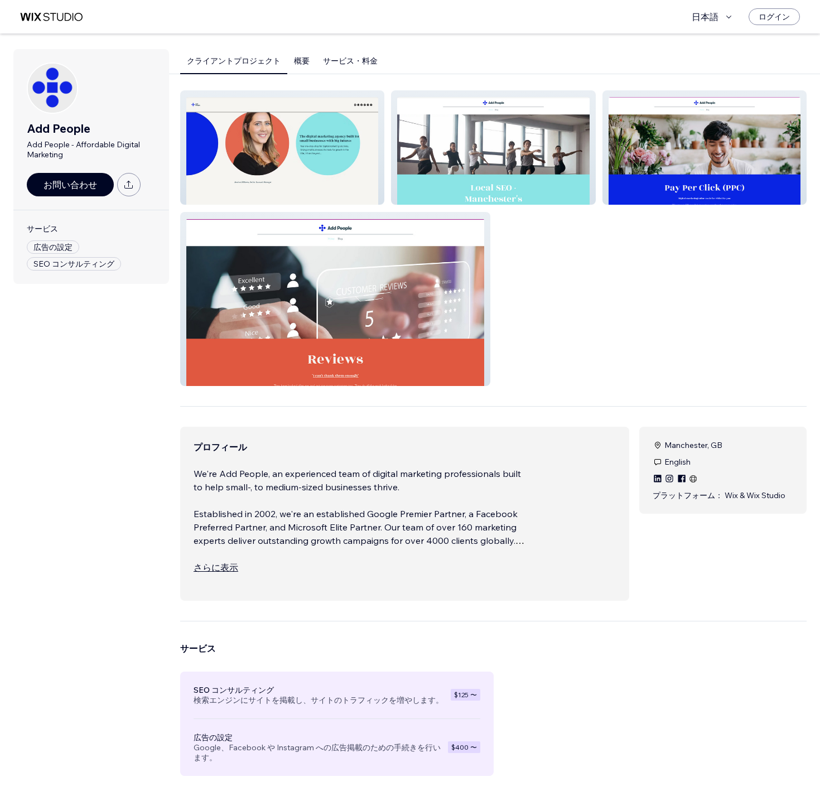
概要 (302, 61)
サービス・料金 (350, 61)
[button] (282, 147)
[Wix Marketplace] (51, 17)
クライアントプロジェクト (234, 61)
